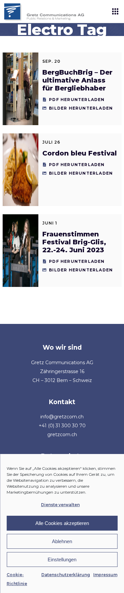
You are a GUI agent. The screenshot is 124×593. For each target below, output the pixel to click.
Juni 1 (49, 223)
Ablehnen (62, 541)
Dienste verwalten (60, 504)
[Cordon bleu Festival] (20, 169)
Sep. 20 (51, 61)
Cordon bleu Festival (79, 153)
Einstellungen (62, 559)
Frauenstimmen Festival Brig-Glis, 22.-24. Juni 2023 (74, 242)
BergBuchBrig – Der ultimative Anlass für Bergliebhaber (77, 80)
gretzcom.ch (62, 434)
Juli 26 (51, 142)
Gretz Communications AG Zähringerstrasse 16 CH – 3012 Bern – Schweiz (62, 371)
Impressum (105, 574)
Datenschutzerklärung (65, 574)
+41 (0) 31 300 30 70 (62, 426)
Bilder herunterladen (81, 108)
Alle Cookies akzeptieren (62, 523)
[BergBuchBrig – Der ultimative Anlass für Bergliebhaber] (20, 88)
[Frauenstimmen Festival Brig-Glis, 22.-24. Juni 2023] (20, 250)
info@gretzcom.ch (62, 417)
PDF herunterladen (76, 99)
